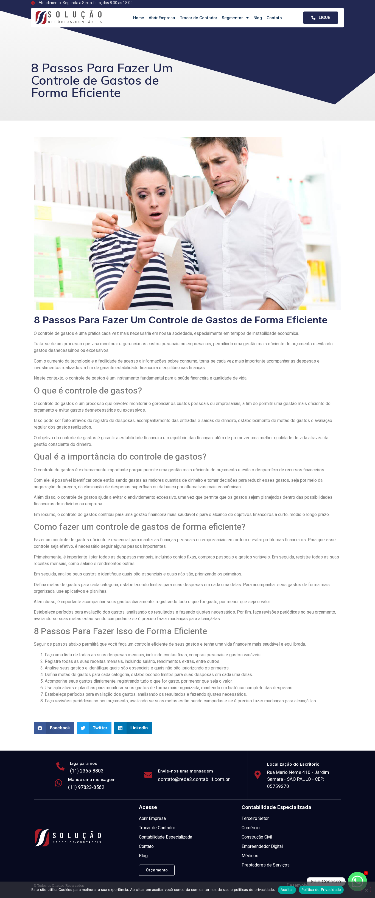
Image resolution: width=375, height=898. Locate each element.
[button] (54, 728)
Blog (257, 17)
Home (138, 17)
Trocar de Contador (198, 17)
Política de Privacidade (321, 889)
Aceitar (287, 889)
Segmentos (233, 17)
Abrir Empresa (162, 17)
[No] (366, 889)
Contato (274, 17)
